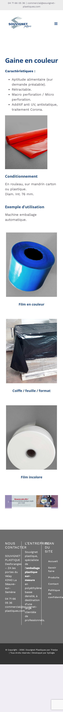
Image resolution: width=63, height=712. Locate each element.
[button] (8, 501)
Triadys (54, 650)
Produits (32, 272)
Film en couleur (31, 259)
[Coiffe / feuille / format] (31, 351)
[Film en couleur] (31, 264)
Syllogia (51, 653)
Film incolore (31, 432)
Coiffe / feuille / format (31, 342)
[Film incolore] (31, 437)
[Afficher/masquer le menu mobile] (56, 23)
